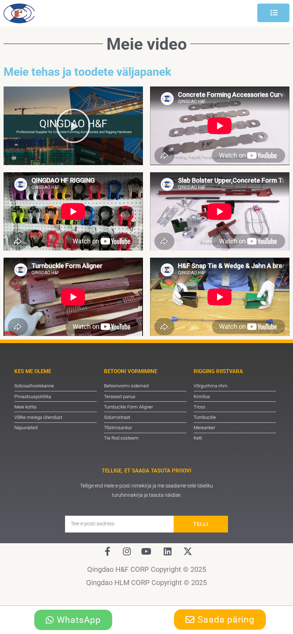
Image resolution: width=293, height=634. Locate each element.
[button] (73, 126)
